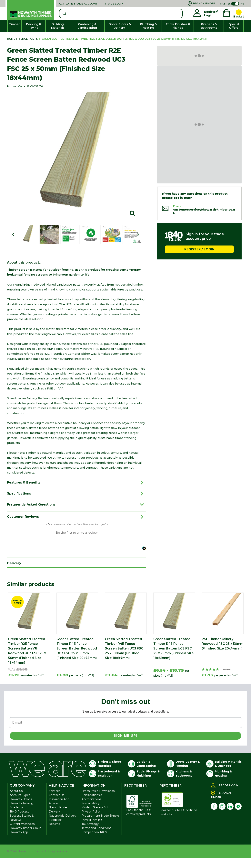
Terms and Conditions (96, 828)
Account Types (20, 795)
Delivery (54, 811)
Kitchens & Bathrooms (209, 25)
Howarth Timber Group (25, 828)
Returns (54, 824)
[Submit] (64, 13)
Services (54, 791)
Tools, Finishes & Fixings (178, 25)
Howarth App (19, 832)
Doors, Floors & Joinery (120, 25)
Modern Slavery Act (95, 807)
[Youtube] (238, 806)
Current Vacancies (22, 824)
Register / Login (199, 249)
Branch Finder (58, 807)
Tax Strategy (90, 824)
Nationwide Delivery (62, 815)
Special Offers (233, 25)
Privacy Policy (91, 811)
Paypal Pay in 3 (92, 820)
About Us (16, 791)
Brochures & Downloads (98, 791)
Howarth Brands (21, 799)
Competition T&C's (94, 832)
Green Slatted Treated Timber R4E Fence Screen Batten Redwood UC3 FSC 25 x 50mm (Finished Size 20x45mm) (76, 648)
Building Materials (58, 25)
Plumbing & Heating (148, 25)
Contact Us (56, 795)
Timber (14, 24)
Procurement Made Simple (100, 815)
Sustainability (90, 803)
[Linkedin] (230, 806)
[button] (76, 532)
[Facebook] (214, 806)
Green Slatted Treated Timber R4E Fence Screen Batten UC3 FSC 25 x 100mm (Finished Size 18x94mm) (124, 648)
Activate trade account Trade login (91, 3)
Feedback (55, 820)
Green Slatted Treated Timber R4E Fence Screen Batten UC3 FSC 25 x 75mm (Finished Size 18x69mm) (173, 648)
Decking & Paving (33, 25)
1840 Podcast (19, 811)
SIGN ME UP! (125, 735)
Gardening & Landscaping (87, 25)
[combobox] (121, 13)
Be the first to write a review (76, 532)
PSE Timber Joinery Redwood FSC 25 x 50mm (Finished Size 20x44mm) (222, 643)
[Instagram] (222, 806)
